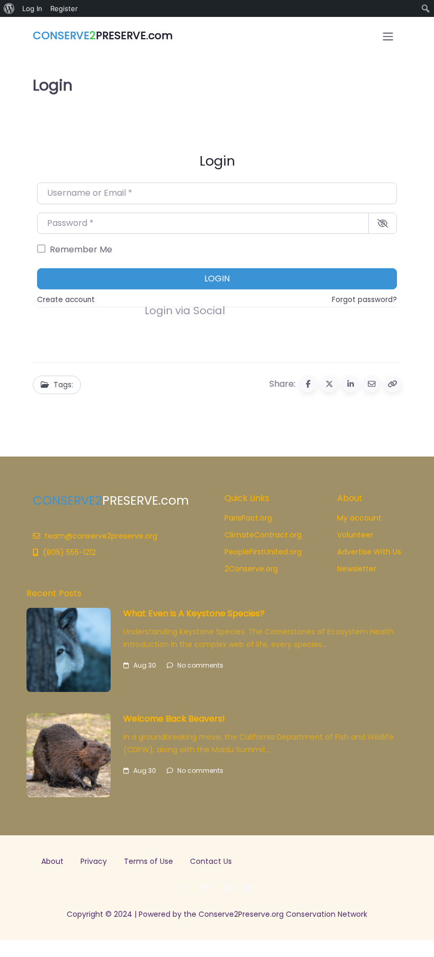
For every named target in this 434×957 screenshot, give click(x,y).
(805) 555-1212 (69, 552)
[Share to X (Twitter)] (329, 384)
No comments (200, 665)
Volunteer (355, 535)
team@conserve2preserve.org (100, 536)
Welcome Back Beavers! (174, 719)
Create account (66, 300)
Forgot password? (364, 300)
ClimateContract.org (263, 535)
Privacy (93, 861)
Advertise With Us (369, 551)
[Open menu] (388, 36)
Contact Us (211, 861)
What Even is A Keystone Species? (194, 613)
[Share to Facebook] (308, 384)
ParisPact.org (248, 518)
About (52, 861)
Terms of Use (148, 861)
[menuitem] (9, 8)
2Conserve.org (251, 568)
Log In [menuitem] (32, 8)
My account (359, 518)
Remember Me (81, 249)
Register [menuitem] (64, 8)
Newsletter (356, 568)
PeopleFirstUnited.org (263, 551)
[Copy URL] (392, 384)
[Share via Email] (371, 384)
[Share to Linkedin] (350, 384)
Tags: (63, 384)
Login (217, 278)
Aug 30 (144, 665)
